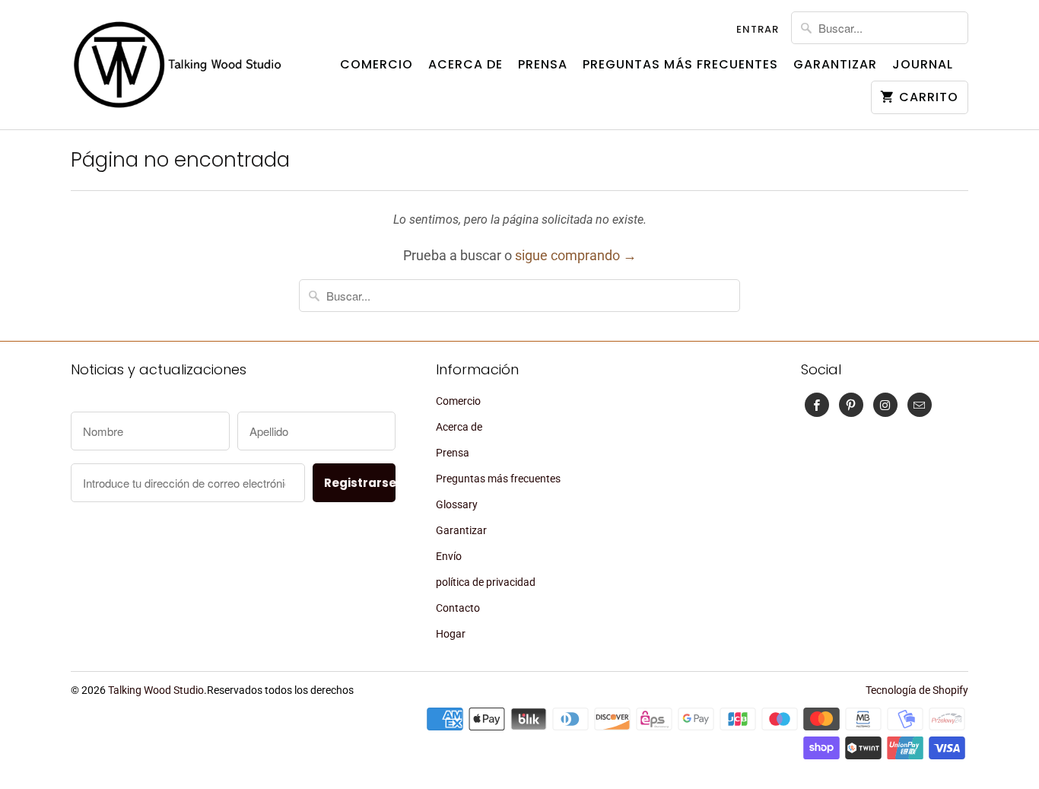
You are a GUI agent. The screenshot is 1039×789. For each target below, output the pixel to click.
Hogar (450, 634)
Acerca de (465, 64)
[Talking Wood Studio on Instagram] (885, 405)
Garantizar (835, 64)
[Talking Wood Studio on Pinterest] (851, 405)
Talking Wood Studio (156, 690)
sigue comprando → (576, 255)
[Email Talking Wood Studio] (919, 405)
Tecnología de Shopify (917, 690)
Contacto (458, 608)
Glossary (457, 504)
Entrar (757, 29)
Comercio (376, 64)
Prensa (542, 64)
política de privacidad (485, 582)
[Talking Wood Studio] (177, 64)
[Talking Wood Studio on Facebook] (817, 405)
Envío (449, 556)
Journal (922, 64)
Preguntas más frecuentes (680, 64)
